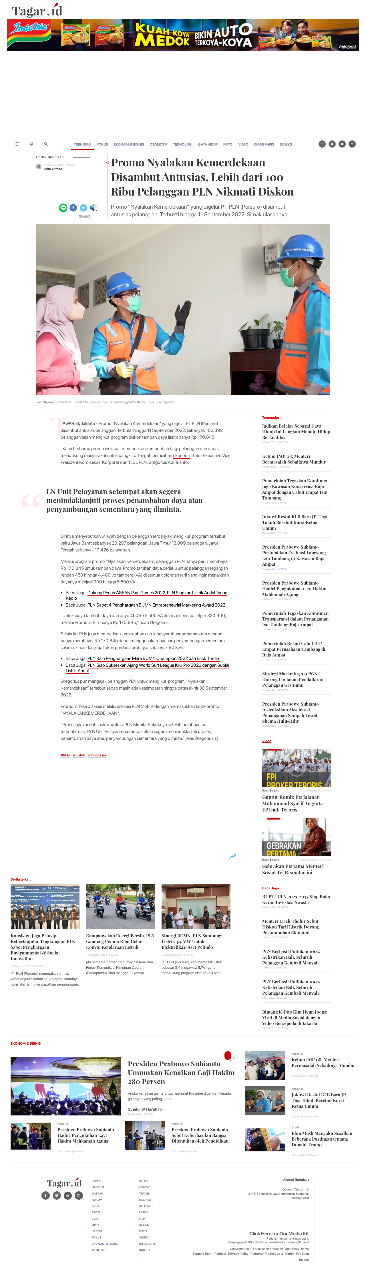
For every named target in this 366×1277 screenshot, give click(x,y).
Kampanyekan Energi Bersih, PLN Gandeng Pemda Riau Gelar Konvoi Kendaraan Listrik (120, 940)
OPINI (96, 1224)
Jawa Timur (160, 543)
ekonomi (181, 455)
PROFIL (96, 1212)
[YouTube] (342, 144)
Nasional (84, 215)
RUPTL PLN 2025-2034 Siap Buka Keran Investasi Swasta (296, 899)
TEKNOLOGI (182, 144)
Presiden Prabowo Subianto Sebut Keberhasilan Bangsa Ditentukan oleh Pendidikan (200, 1134)
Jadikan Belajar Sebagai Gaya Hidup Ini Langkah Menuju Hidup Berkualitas (296, 431)
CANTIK (144, 1187)
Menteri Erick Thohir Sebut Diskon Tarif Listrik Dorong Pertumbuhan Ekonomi (290, 926)
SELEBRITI (146, 1206)
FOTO (227, 144)
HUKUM (97, 1199)
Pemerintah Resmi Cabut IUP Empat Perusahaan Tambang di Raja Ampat (293, 648)
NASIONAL (99, 1187)
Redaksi (220, 1254)
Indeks (304, 1260)
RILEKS (144, 1224)
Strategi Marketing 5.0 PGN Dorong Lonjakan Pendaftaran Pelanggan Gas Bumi (292, 678)
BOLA (95, 1206)
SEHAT (143, 1181)
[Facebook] (322, 144)
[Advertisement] (183, 95)
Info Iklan (302, 1254)
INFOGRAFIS (264, 144)
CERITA (97, 1218)
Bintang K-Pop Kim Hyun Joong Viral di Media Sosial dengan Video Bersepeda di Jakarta (294, 1017)
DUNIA (96, 1181)
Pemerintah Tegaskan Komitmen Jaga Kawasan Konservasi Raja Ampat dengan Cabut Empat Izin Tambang (295, 488)
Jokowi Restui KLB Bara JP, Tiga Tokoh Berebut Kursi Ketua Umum (294, 521)
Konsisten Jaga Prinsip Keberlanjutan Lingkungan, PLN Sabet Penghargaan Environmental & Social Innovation (43, 946)
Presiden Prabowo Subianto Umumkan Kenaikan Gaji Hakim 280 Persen (181, 1071)
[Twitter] (332, 144)
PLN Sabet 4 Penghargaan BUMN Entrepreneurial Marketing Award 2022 (156, 605)
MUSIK (143, 1212)
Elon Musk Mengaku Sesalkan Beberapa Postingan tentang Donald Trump (322, 1138)
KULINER (145, 1199)
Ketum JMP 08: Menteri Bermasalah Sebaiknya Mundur (294, 458)
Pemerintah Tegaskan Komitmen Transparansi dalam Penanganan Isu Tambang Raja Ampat (295, 618)
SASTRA (97, 1231)
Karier (289, 1254)
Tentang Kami (202, 1254)
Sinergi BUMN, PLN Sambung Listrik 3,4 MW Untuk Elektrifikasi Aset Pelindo (191, 940)
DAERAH (97, 1193)
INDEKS (286, 144)
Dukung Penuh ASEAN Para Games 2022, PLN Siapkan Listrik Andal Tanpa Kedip (146, 595)
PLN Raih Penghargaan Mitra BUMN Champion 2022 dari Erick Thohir (153, 658)
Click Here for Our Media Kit (279, 1233)
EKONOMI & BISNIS (129, 144)
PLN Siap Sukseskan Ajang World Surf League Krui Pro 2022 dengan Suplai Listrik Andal (147, 667)
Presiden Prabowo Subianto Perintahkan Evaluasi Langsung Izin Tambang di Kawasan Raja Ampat (294, 554)
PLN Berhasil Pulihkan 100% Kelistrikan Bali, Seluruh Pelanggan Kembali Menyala (291, 956)
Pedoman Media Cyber (266, 1254)
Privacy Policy (238, 1254)
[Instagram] (352, 144)
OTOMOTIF (158, 144)
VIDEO (243, 144)
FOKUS (102, 144)
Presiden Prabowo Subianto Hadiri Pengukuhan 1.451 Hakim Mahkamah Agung (294, 588)
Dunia (295, 1127)
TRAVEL (144, 1193)
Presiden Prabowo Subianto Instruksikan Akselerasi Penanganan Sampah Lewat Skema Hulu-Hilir (290, 711)
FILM (142, 1218)
